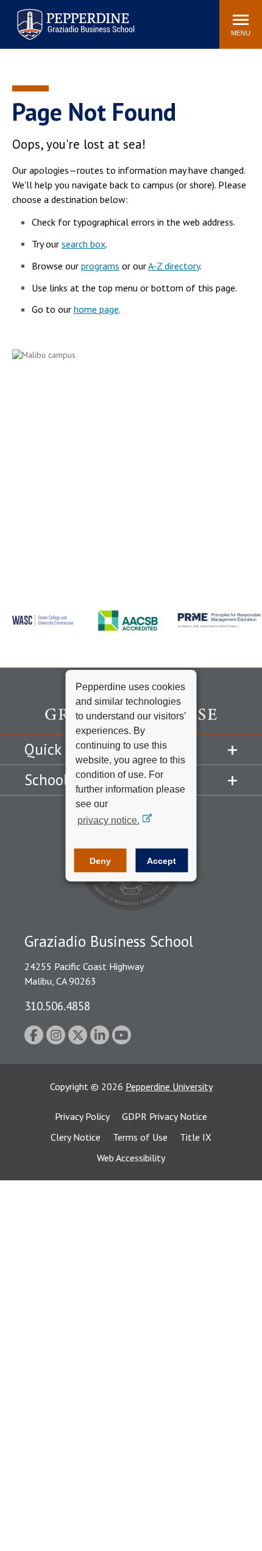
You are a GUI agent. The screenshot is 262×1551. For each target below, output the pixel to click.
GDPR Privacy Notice (164, 1116)
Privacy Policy (82, 1116)
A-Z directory (174, 266)
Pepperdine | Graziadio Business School (59, 16)
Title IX (195, 1137)
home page (96, 309)
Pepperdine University (169, 1086)
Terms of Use (140, 1137)
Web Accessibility (131, 1158)
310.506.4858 (57, 1005)
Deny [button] (100, 860)
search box (83, 244)
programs (100, 266)
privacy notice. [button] (108, 820)
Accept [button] (161, 860)
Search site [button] (44, 18)
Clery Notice (76, 1137)
